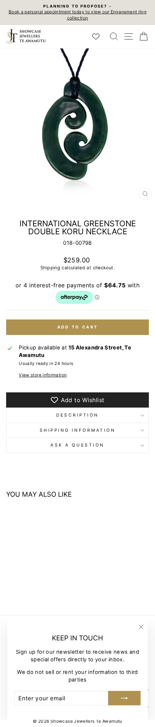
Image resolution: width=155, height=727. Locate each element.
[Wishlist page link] (99, 36)
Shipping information (78, 430)
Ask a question (77, 445)
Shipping (50, 267)
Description (77, 415)
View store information (43, 375)
